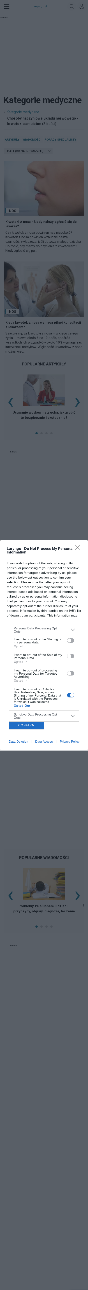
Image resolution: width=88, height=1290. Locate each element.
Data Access (44, 741)
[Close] (79, 549)
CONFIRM (26, 725)
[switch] (70, 640)
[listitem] (44, 630)
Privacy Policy (69, 741)
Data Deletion (18, 741)
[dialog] (44, 645)
